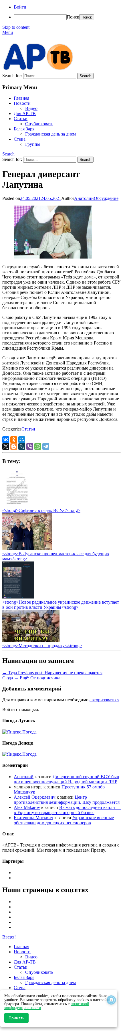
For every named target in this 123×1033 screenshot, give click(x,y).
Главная (21, 98)
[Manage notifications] (111, 1000)
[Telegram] (45, 446)
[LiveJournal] (21, 446)
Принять (16, 1018)
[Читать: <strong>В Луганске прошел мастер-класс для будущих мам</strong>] (27, 548)
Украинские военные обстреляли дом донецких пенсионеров (64, 820)
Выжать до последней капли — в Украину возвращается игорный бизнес (67, 810)
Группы (32, 144)
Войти (20, 7)
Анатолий (84, 198)
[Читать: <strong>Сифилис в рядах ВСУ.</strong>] (15, 505)
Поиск (73, 17)
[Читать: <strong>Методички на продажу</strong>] (30, 640)
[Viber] (29, 446)
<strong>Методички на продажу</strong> (42, 645)
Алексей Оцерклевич (34, 797)
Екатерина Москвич (33, 817)
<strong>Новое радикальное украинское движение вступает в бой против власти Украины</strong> (60, 605)
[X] (5, 446)
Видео (31, 108)
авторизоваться (104, 699)
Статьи (20, 118)
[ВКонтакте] (5, 439)
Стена (19, 139)
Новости (22, 103)
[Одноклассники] (13, 439)
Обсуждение (106, 198)
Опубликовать (39, 123)
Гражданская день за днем (50, 134)
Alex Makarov (27, 807)
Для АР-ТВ (25, 113)
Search (8, 153)
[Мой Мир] (21, 439)
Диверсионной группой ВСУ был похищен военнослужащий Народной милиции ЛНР (66, 779)
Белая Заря (24, 128)
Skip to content (15, 27)
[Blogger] (13, 446)
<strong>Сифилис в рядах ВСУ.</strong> (41, 510)
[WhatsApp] (37, 446)
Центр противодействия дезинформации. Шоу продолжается (67, 800)
